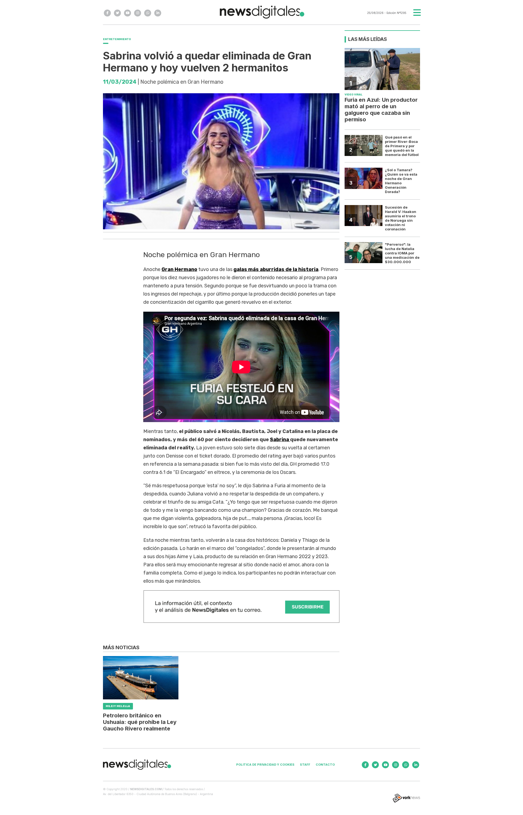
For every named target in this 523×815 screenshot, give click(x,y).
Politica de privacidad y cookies (265, 764)
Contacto (325, 764)
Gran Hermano (179, 269)
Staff (305, 764)
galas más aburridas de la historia (275, 269)
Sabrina (280, 440)
